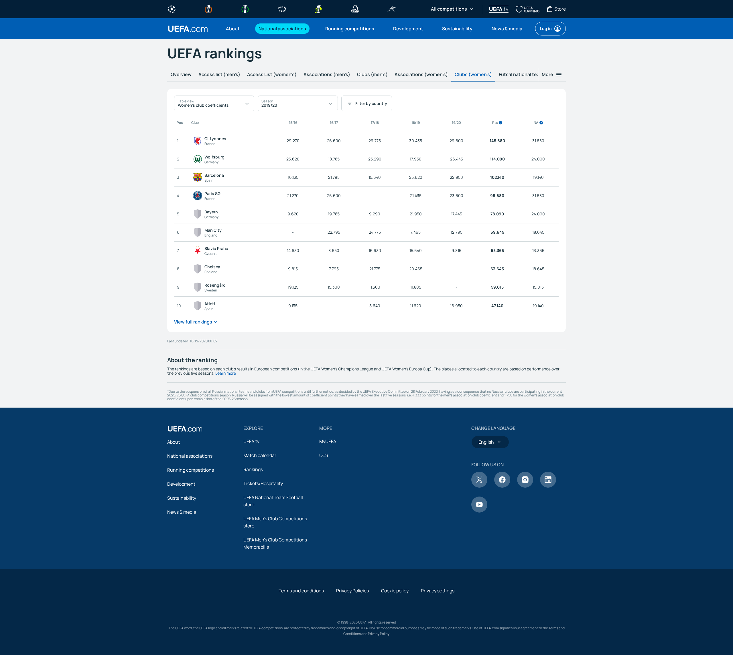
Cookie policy (395, 590)
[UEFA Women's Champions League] (281, 8)
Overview (181, 74)
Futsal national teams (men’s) (531, 74)
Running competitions (190, 470)
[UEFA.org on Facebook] (502, 486)
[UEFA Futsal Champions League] (391, 8)
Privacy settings (437, 590)
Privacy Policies (352, 590)
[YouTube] (479, 511)
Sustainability (181, 498)
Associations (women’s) (421, 74)
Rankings (253, 469)
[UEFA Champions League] (171, 8)
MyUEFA (327, 441)
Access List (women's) (272, 74)
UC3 (323, 455)
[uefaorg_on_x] (479, 486)
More (547, 74)
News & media (181, 512)
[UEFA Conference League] (245, 8)
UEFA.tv (251, 441)
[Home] (185, 429)
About (173, 442)
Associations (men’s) (327, 74)
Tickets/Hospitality (263, 483)
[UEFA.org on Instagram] (525, 486)
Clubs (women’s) (473, 74)
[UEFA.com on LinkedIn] (548, 486)
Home (187, 28)
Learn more (225, 373)
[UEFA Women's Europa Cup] (318, 8)
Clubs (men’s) (372, 74)
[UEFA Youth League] (355, 8)
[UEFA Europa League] (208, 8)
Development (181, 484)
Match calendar (259, 455)
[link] (232, 28)
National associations (189, 456)
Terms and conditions (301, 590)
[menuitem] (235, 28)
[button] (214, 103)
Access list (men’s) (219, 74)
